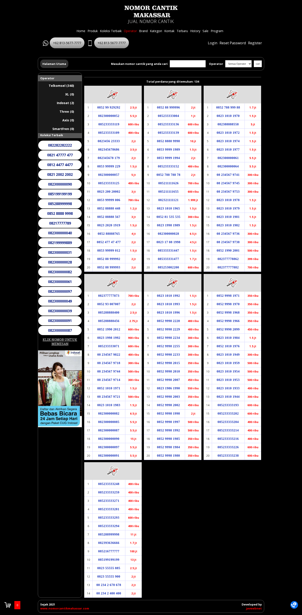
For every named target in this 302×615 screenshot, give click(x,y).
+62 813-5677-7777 (67, 43)
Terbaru (182, 31)
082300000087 (60, 330)
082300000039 (60, 310)
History (195, 31)
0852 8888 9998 (60, 213)
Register (255, 43)
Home (80, 31)
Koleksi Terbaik (111, 31)
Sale (205, 31)
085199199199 (60, 194)
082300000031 (60, 252)
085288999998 (60, 203)
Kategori (156, 31)
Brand (143, 31)
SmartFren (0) (63, 129)
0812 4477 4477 (60, 164)
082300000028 (60, 262)
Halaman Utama (54, 64)
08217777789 (60, 223)
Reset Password (233, 43)
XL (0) (69, 94)
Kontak (169, 31)
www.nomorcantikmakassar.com (64, 608)
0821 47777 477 (60, 155)
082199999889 (60, 242)
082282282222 (60, 145)
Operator (130, 31)
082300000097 (60, 291)
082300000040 (60, 233)
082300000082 (60, 272)
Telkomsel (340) (61, 85)
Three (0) (66, 111)
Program (217, 31)
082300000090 (60, 184)
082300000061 (60, 281)
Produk (93, 31)
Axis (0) (68, 120)
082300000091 (60, 320)
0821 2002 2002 (60, 174)
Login (212, 43)
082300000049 (60, 301)
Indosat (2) (65, 103)
